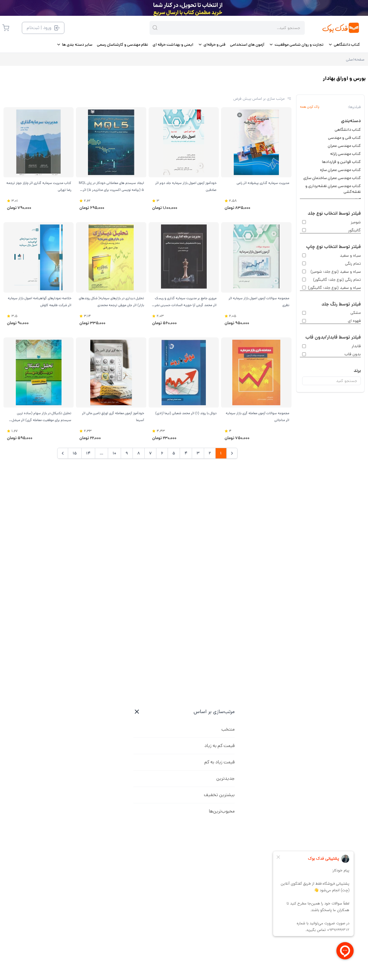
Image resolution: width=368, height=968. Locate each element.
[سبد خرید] (5, 27)
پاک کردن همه (309, 107)
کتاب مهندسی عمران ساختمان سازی (332, 178)
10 (114, 453)
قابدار (356, 346)
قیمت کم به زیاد (219, 745)
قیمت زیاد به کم (219, 762)
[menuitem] (344, 44)
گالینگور (354, 230)
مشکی (355, 313)
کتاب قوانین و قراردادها (341, 162)
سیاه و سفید (350, 255)
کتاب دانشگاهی (348, 129)
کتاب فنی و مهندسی (344, 138)
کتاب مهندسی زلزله (345, 154)
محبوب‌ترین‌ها (222, 811)
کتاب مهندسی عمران (344, 146)
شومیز (356, 222)
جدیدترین (225, 778)
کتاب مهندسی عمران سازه (340, 170)
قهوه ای (354, 321)
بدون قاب (352, 354)
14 (88, 453)
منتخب (228, 729)
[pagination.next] (62, 453)
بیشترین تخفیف (219, 795)
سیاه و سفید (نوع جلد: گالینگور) (334, 288)
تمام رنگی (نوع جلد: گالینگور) (337, 280)
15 (75, 453)
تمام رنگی (353, 263)
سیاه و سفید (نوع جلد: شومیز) (335, 271)
